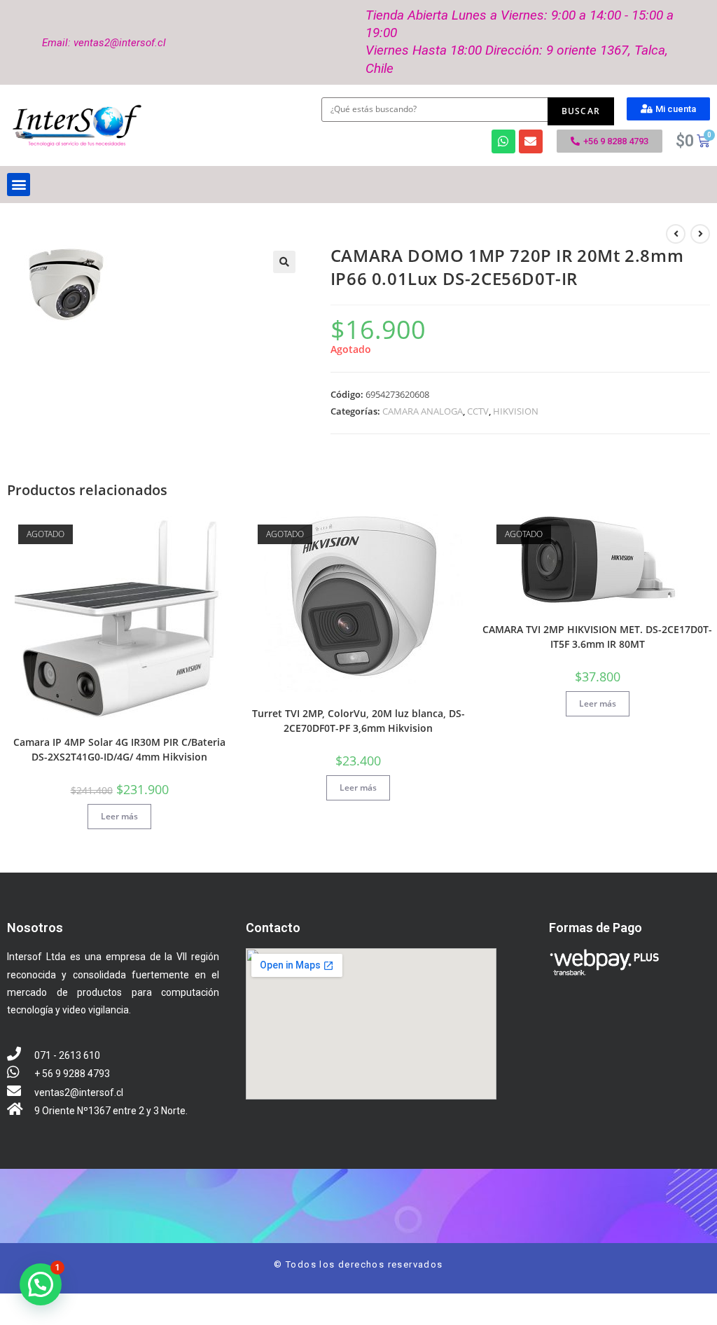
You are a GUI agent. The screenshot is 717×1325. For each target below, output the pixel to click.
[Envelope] (531, 141)
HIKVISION (515, 411)
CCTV (478, 411)
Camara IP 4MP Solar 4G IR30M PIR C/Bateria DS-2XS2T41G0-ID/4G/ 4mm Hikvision (119, 749)
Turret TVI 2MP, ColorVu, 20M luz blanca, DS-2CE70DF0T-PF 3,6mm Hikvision (358, 721)
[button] (668, 108)
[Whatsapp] (503, 141)
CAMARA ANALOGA (422, 411)
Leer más (119, 816)
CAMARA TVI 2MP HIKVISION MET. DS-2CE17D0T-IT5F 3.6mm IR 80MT (597, 637)
